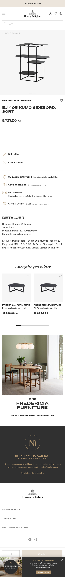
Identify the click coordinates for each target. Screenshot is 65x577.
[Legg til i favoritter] (28, 276)
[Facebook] (29, 539)
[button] (30, 93)
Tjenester (9, 518)
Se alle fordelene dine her (32, 473)
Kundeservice (11, 509)
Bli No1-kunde (43, 572)
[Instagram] (35, 539)
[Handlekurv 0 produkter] (61, 13)
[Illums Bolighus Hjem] (32, 14)
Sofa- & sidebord (12, 33)
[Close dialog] (62, 559)
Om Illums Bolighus (15, 527)
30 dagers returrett (32, 3)
